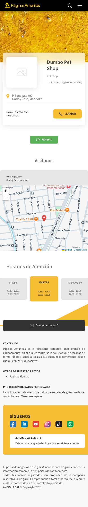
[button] (44, 218)
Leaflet (68, 249)
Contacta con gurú (47, 325)
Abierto (47, 139)
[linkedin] (24, 424)
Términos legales (31, 396)
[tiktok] (58, 424)
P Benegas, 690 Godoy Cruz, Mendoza (27, 97)
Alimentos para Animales (66, 82)
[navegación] (79, 5)
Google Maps (80, 249)
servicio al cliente (68, 443)
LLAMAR (70, 114)
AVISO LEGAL (11, 487)
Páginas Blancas (19, 377)
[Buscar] (69, 5)
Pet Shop (52, 76)
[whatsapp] (70, 424)
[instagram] (47, 424)
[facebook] (13, 424)
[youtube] (36, 424)
